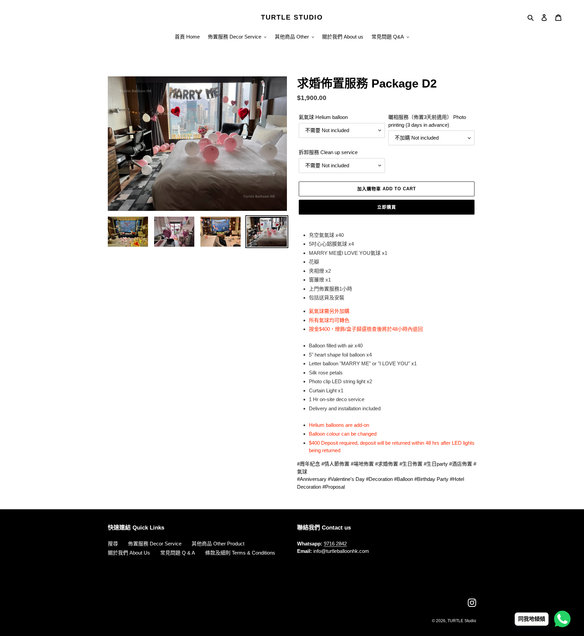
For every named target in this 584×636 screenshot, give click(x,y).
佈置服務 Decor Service (154, 543)
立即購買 (386, 207)
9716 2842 (335, 543)
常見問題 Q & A (177, 553)
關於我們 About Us (129, 553)
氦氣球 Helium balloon (323, 117)
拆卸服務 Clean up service (328, 152)
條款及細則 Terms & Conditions (240, 553)
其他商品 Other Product (218, 543)
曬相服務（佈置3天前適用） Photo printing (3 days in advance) (427, 121)
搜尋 (113, 543)
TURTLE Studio (461, 620)
